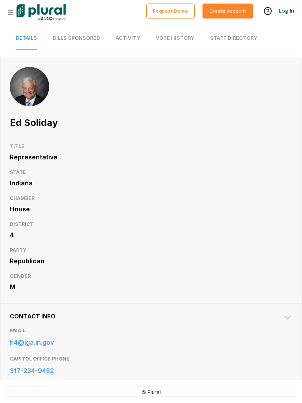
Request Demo (170, 11)
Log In (286, 10)
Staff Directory (233, 38)
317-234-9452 (32, 371)
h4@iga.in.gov (32, 342)
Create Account (227, 11)
